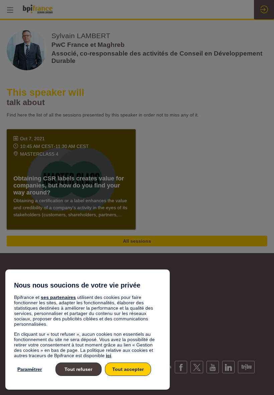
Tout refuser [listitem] (78, 369)
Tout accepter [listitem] (128, 369)
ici (108, 355)
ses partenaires (58, 297)
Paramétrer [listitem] (29, 369)
